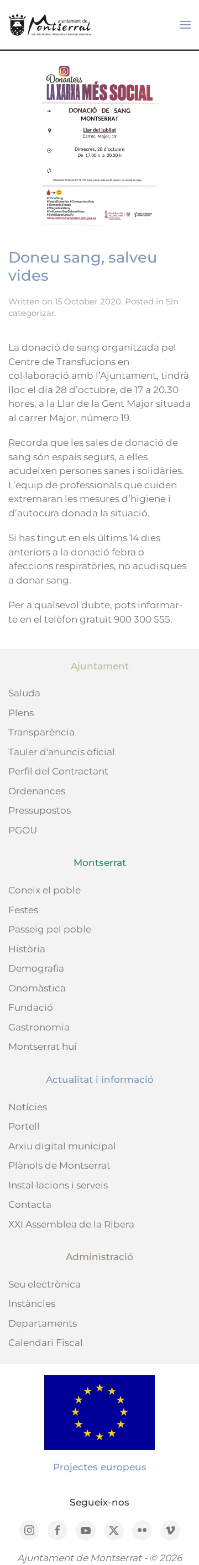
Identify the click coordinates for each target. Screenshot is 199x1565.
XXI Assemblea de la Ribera (71, 1224)
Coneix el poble (44, 890)
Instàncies (31, 1303)
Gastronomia (39, 1027)
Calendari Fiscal (45, 1342)
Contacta (29, 1204)
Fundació (30, 1007)
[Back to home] (49, 25)
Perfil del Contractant (58, 771)
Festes (23, 909)
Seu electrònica (44, 1284)
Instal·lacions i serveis (58, 1185)
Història (26, 949)
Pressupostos (39, 810)
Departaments (42, 1323)
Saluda (24, 693)
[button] (185, 25)
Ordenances (36, 791)
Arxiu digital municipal (62, 1146)
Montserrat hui (42, 1046)
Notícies (27, 1107)
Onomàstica (37, 988)
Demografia (36, 968)
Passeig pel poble (49, 929)
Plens (21, 712)
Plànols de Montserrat (59, 1165)
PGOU (22, 830)
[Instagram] (29, 1530)
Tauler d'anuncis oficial (61, 751)
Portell (24, 1126)
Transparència (41, 732)
